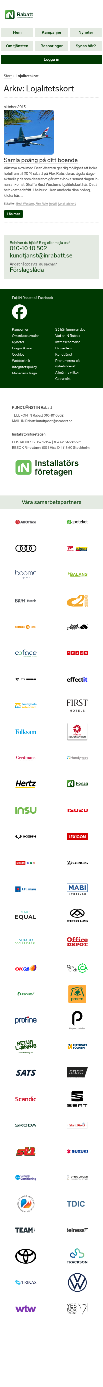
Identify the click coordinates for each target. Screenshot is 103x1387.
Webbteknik (21, 361)
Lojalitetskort (67, 203)
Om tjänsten (17, 45)
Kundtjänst (63, 354)
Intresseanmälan (67, 342)
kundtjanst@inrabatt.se (41, 255)
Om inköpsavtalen (26, 336)
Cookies (18, 354)
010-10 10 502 (28, 248)
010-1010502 (54, 415)
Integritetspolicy (24, 367)
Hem (17, 32)
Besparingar (51, 45)
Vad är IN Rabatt (67, 336)
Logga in (51, 59)
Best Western (25, 203)
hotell (53, 203)
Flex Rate (42, 203)
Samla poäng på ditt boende (41, 160)
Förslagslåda (27, 269)
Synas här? (86, 45)
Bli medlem (63, 348)
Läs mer (13, 214)
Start (8, 76)
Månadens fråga (24, 373)
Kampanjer (52, 32)
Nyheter (85, 32)
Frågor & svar (22, 348)
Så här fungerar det (70, 329)
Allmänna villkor (67, 372)
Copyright (62, 379)
